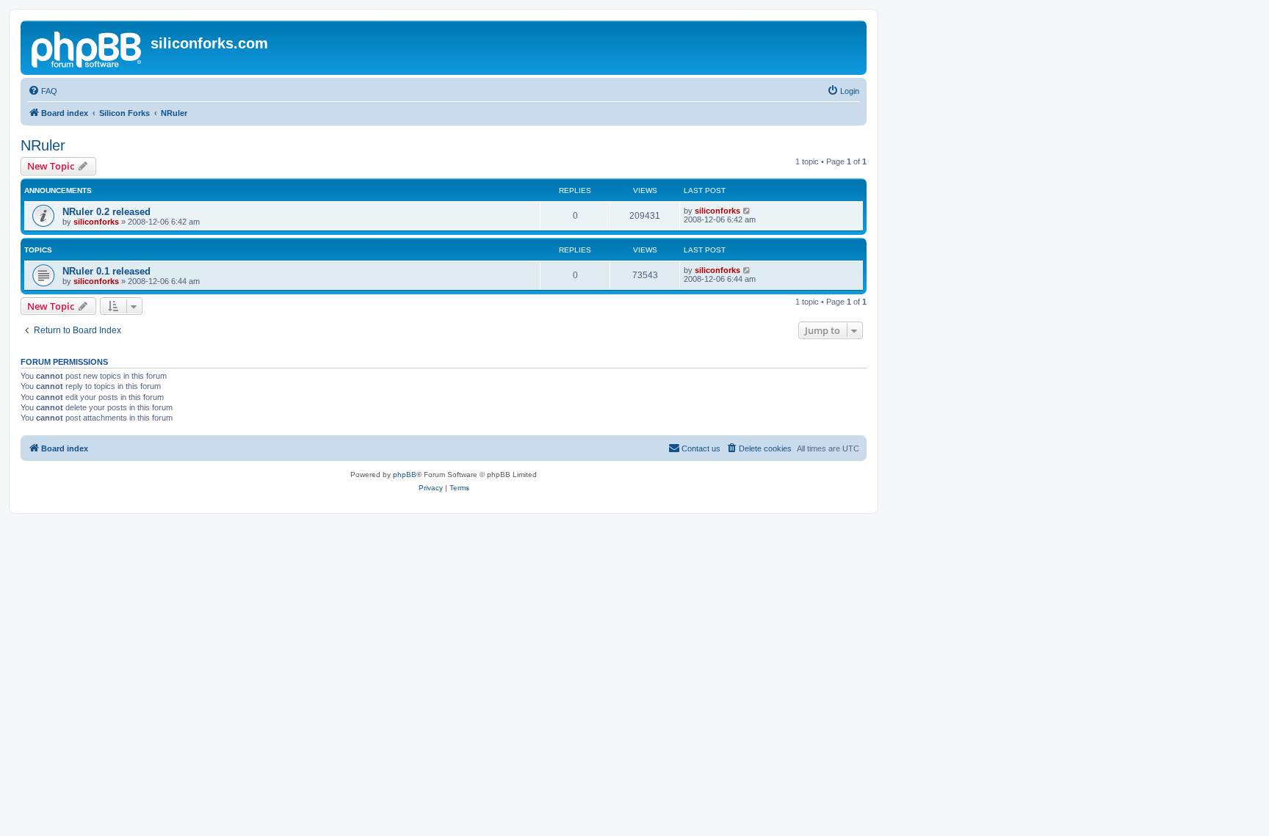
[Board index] (87, 47)
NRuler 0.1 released (106, 271)
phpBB (404, 474)
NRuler (43, 145)
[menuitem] (42, 91)
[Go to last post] (747, 210)
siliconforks (96, 221)
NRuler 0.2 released (106, 211)
